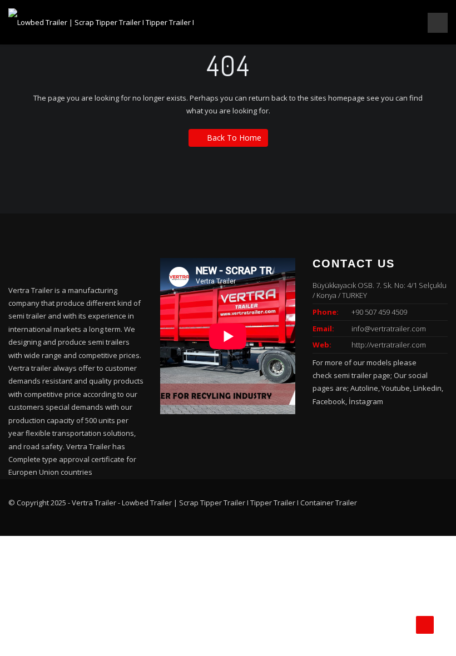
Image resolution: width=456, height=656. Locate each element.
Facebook (329, 401)
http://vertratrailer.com (388, 345)
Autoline (364, 388)
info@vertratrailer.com (388, 329)
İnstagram (366, 401)
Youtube (395, 388)
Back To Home (234, 137)
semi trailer (352, 375)
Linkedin (427, 388)
